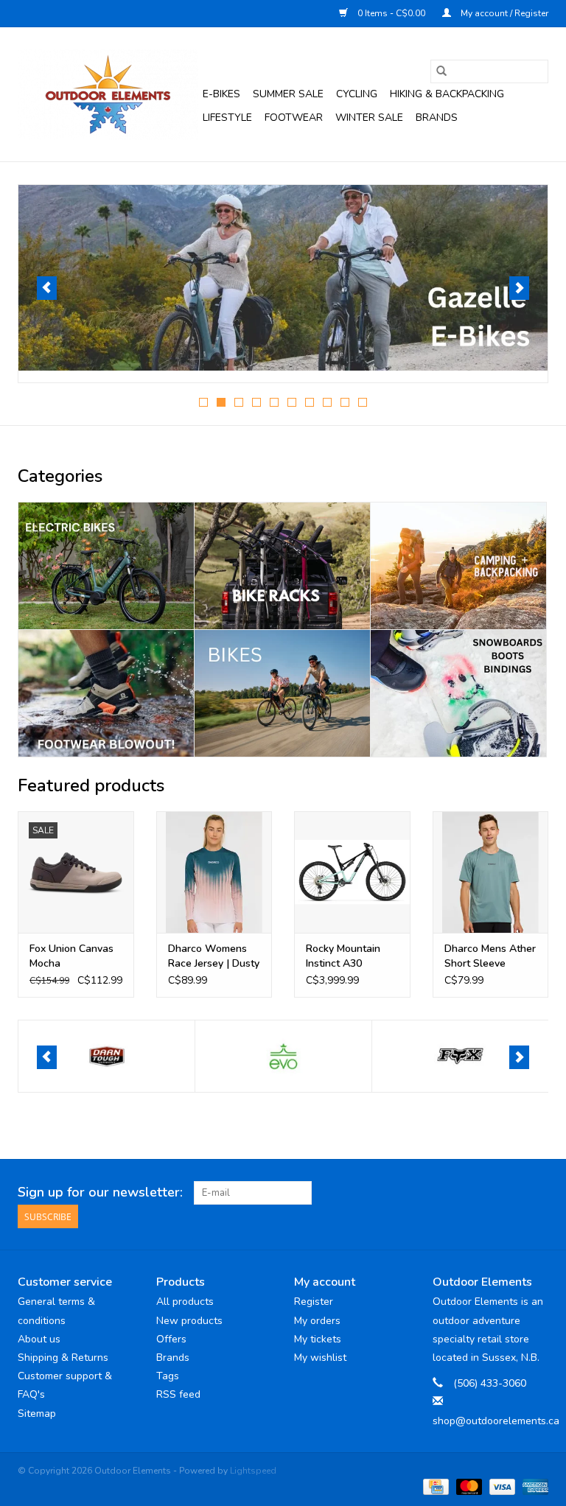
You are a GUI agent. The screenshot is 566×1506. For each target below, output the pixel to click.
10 (362, 402)
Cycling (356, 94)
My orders (317, 1321)
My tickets (317, 1339)
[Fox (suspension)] (283, 1056)
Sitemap (37, 1414)
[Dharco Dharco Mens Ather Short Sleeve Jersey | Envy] (491, 872)
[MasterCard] (467, 1486)
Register (313, 1302)
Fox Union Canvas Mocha (71, 956)
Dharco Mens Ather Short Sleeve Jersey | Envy (490, 956)
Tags (167, 1376)
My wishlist (320, 1358)
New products (189, 1321)
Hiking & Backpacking (447, 94)
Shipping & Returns (63, 1358)
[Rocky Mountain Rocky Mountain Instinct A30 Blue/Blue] (352, 872)
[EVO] (106, 1056)
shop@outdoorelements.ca (496, 1421)
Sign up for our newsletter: (100, 1192)
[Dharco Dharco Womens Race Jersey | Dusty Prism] (214, 872)
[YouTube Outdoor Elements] (510, 1193)
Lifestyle (227, 118)
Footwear (294, 118)
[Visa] (500, 1486)
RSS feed (178, 1394)
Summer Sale (288, 94)
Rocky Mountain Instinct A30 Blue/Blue (343, 956)
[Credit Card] (434, 1486)
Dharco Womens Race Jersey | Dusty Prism (213, 956)
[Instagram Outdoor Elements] (536, 1193)
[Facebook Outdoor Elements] (483, 1193)
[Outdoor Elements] (108, 94)
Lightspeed (253, 1471)
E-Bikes (221, 94)
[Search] (441, 71)
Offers (171, 1339)
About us (39, 1339)
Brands (437, 118)
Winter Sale (369, 118)
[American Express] (532, 1486)
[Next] (519, 288)
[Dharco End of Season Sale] (283, 278)
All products (185, 1302)
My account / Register (503, 13)
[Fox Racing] (460, 1056)
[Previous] (47, 288)
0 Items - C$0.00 (391, 13)
